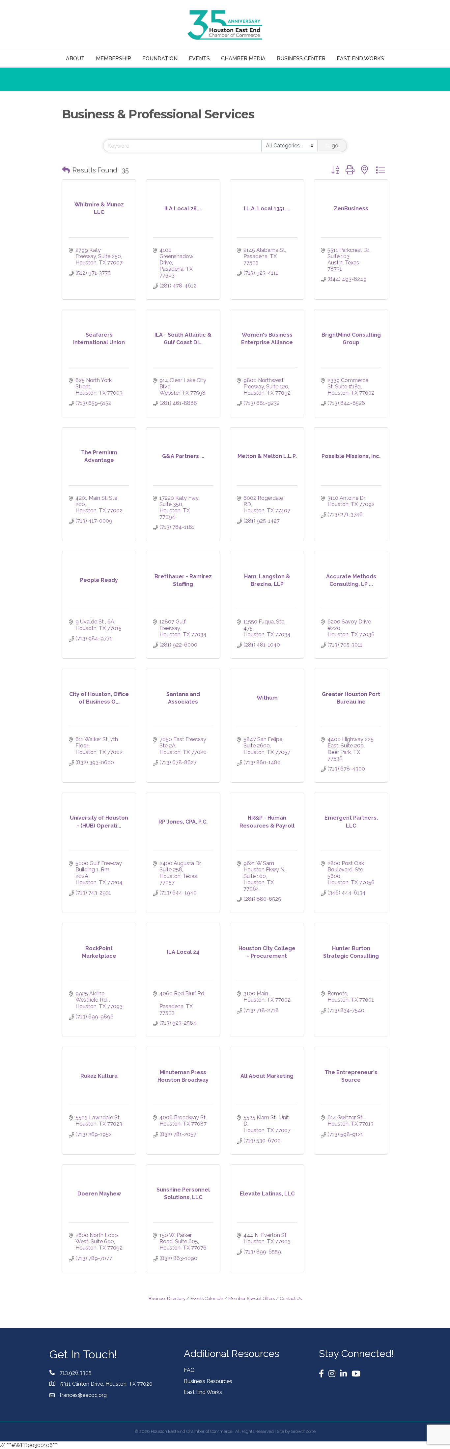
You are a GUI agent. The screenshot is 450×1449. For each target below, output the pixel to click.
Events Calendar (206, 1298)
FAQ (189, 1370)
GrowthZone (303, 1431)
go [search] (335, 145)
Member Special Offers (251, 1298)
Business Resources (208, 1381)
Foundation (160, 58)
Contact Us (291, 1298)
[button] (66, 170)
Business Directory (167, 1298)
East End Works (203, 1392)
